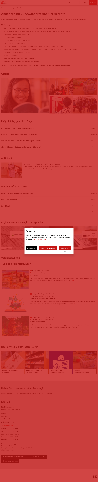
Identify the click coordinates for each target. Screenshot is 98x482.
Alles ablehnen (31, 248)
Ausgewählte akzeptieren (48, 248)
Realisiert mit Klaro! (67, 252)
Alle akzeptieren (65, 248)
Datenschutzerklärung (39, 239)
